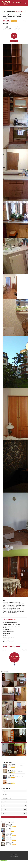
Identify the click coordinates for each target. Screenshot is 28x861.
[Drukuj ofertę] (24, 21)
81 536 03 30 (18, 2)
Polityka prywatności (14, 856)
